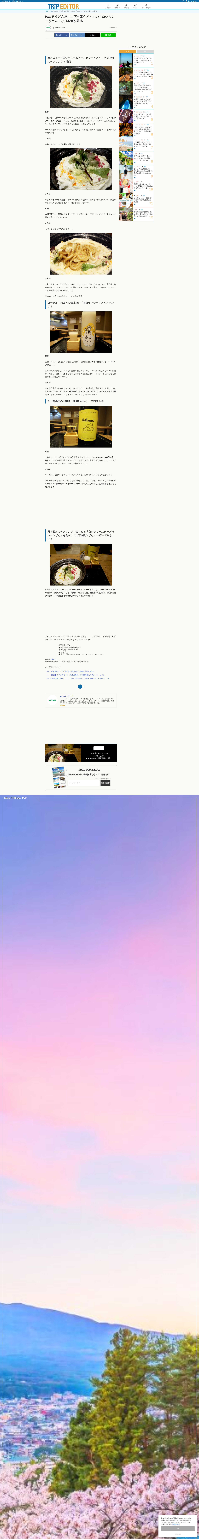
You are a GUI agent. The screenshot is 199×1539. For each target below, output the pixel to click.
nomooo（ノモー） (60, 27)
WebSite (62, 705)
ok (178, 1528)
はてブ (75, 35)
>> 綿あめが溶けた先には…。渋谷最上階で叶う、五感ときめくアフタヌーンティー (78, 678)
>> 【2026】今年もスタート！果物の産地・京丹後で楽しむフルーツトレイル (76, 675)
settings (178, 1534)
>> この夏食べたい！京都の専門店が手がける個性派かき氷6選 (70, 671)
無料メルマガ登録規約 (100, 778)
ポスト (94, 35)
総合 (145, 51)
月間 (127, 51)
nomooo (53, 659)
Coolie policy (176, 1524)
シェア (59, 35)
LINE (109, 35)
